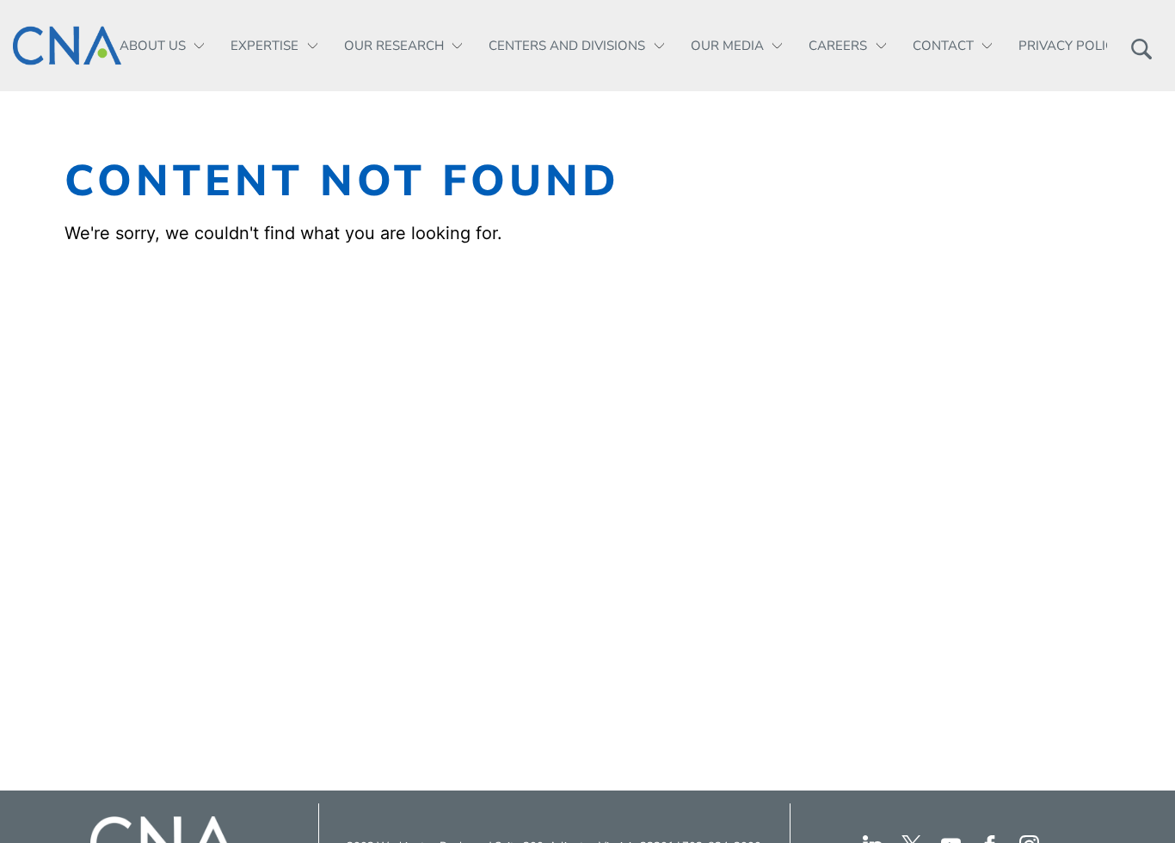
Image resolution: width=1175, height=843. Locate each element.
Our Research (394, 45)
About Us (153, 45)
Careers (838, 45)
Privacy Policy (1070, 45)
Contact (943, 45)
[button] (1141, 45)
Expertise (264, 45)
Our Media (727, 45)
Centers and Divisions (567, 45)
